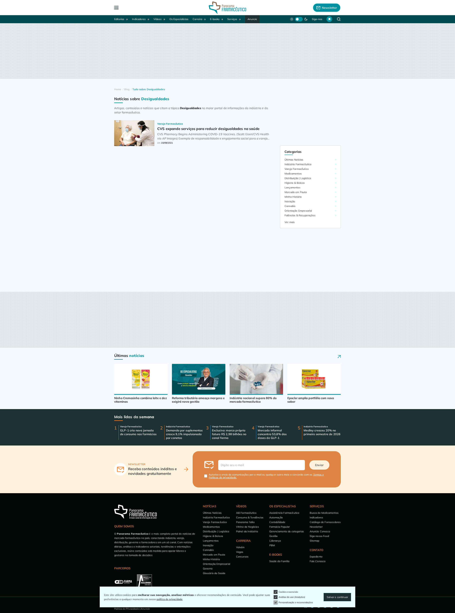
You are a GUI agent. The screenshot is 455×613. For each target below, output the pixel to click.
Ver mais (290, 222)
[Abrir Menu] (137, 7)
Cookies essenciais (288, 592)
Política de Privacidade (126, 608)
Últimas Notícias (294, 159)
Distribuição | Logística (298, 178)
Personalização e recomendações (296, 602)
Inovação (290, 201)
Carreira (197, 19)
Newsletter (316, 526)
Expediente (316, 556)
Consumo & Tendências (249, 517)
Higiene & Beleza (295, 182)
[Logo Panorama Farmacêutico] (227, 7)
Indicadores (139, 19)
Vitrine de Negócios (247, 526)
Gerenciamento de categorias (286, 531)
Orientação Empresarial (298, 210)
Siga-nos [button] (317, 19)
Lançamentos (292, 187)
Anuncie (252, 19)
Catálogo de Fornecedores (325, 522)
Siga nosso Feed (319, 536)
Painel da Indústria (247, 531)
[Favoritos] (329, 19)
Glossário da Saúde (214, 573)
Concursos (242, 556)
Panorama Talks (245, 522)
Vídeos (158, 19)
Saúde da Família (279, 561)
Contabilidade (277, 522)
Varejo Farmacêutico (297, 169)
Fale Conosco (318, 561)
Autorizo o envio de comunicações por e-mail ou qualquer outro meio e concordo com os (266, 476)
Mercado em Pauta (296, 192)
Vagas (239, 552)
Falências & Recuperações (300, 215)
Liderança (275, 540)
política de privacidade (170, 599)
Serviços (232, 19)
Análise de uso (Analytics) (292, 597)
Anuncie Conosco (320, 531)
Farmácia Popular (279, 526)
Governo (208, 568)
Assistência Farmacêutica (284, 512)
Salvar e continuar (337, 597)
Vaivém (240, 547)
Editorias (119, 19)
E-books (214, 19)
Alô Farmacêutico (246, 512)
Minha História (293, 196)
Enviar (319, 465)
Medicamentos (293, 173)
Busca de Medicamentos (324, 512)
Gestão (273, 536)
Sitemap (314, 540)
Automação (276, 517)
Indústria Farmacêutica (298, 164)
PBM (272, 545)
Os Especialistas (179, 19)
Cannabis (290, 206)
